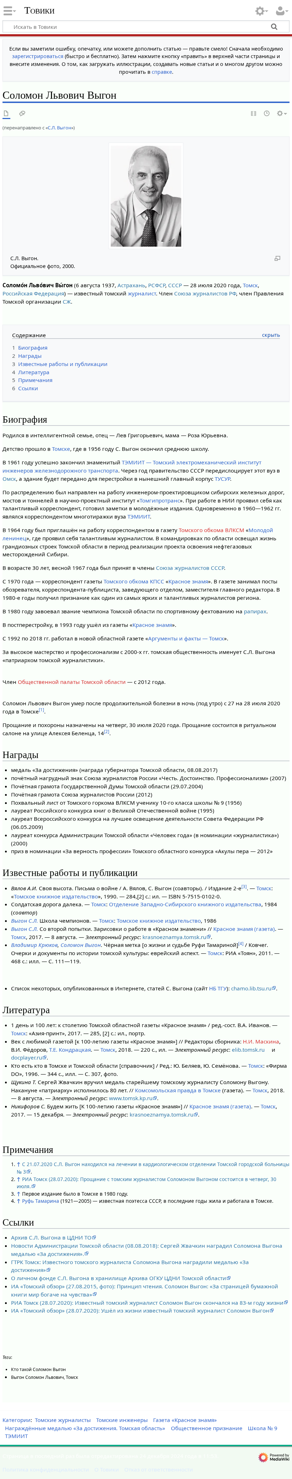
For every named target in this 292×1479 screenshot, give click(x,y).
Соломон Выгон (81, 944)
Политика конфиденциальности (45, 1469)
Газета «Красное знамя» (185, 1419)
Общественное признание (207, 1428)
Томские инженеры (122, 1419)
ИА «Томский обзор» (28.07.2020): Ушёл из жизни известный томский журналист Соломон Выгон (140, 1310)
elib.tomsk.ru (248, 1049)
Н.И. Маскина (261, 1041)
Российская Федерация (33, 293)
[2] (106, 731)
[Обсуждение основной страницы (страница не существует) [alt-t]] (22, 114)
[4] (241, 943)
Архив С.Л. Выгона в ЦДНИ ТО (51, 1237)
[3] (244, 886)
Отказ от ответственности (158, 1469)
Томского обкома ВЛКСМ (211, 530)
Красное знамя (188, 581)
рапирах (255, 611)
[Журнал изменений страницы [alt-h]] (267, 114)
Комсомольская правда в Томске (178, 1090)
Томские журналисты (63, 1419)
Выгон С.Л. (24, 920)
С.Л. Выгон (59, 127)
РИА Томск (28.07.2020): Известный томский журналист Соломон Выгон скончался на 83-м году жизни (147, 1302)
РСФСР (156, 285)
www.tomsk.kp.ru (130, 1098)
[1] (41, 709)
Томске (61, 448)
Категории (16, 1419)
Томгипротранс (160, 500)
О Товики (106, 1469)
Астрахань (131, 285)
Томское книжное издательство (56, 896)
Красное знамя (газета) (244, 928)
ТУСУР (222, 478)
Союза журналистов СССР (190, 567)
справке (162, 71)
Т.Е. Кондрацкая (70, 1049)
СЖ (67, 301)
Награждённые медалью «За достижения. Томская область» (85, 1428)
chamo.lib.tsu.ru (251, 988)
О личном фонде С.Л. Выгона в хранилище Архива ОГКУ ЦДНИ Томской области (118, 1278)
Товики (39, 10)
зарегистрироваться (37, 56)
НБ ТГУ (217, 988)
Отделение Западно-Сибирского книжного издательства (185, 904)
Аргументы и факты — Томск (186, 638)
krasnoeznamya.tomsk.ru (174, 937)
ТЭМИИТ (138, 516)
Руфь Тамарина (40, 1200)
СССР (175, 285)
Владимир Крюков (34, 944)
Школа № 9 (262, 1428)
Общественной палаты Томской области (72, 681)
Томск (250, 285)
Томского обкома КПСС (134, 581)
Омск (9, 478)
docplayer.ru (26, 1057)
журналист (142, 293)
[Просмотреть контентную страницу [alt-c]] (6, 114)
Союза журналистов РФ (205, 293)
